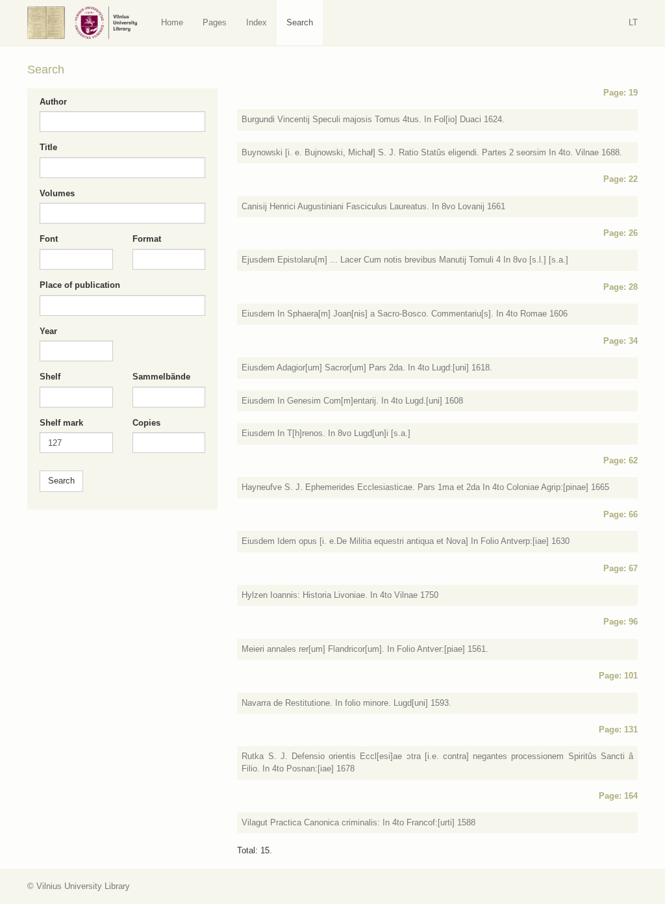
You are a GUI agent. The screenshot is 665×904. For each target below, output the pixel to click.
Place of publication (80, 285)
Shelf (50, 376)
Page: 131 (618, 729)
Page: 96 (620, 621)
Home (172, 22)
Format (146, 239)
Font (49, 239)
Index (256, 22)
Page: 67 (620, 568)
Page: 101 (618, 675)
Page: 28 (620, 287)
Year (48, 331)
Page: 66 (620, 514)
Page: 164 (618, 796)
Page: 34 (620, 341)
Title (48, 147)
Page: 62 (620, 460)
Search (299, 22)
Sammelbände (161, 376)
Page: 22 (620, 179)
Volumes (57, 193)
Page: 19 (620, 92)
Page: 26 (620, 233)
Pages (215, 22)
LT (633, 22)
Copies (146, 423)
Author (53, 102)
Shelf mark (61, 423)
